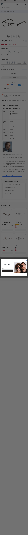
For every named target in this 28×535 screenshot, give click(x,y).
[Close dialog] (26, 259)
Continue (7, 270)
